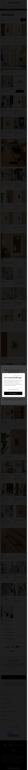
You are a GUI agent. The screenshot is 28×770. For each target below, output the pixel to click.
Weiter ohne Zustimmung (18, 375)
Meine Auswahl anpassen (13, 389)
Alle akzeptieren (13, 393)
